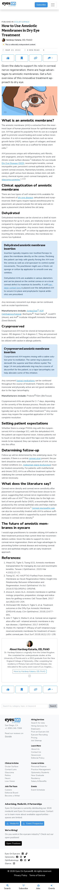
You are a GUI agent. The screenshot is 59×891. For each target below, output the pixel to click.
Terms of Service (37, 875)
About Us (35, 749)
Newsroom (36, 755)
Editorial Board (11, 792)
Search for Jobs (38, 722)
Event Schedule (38, 789)
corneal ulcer (35, 458)
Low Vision (10, 781)
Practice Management (40, 769)
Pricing (34, 737)
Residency (35, 778)
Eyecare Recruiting (39, 734)
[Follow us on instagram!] (29, 676)
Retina (8, 775)
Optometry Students (40, 772)
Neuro (7, 778)
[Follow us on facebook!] (18, 857)
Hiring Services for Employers (39, 727)
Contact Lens (11, 769)
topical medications (25, 380)
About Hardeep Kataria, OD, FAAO (30, 649)
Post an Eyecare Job (40, 731)
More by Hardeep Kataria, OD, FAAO (29, 671)
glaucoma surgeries (11, 179)
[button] (50, 58)
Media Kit (14, 823)
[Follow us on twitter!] (24, 857)
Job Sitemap (36, 740)
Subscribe (41, 4)
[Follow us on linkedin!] (23, 853)
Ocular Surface (21, 22)
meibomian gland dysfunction (36, 464)
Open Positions (13, 843)
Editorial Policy (37, 758)
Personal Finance (38, 766)
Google (8, 736)
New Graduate (37, 775)
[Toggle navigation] (53, 5)
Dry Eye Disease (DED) (13, 163)
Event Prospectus (34, 823)
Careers (8, 789)
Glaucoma (9, 772)
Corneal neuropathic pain (43, 508)
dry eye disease (25, 197)
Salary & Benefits (39, 781)
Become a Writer (12, 795)
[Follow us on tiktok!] (26, 853)
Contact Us (36, 752)
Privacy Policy (20, 875)
